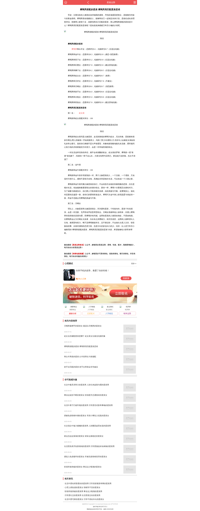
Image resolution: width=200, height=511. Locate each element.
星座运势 (111, 2)
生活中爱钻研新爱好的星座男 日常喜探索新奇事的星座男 (88, 483)
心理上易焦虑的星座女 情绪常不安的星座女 (82, 487)
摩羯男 (74, 49)
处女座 (81, 113)
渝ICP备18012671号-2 (100, 506)
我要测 (126, 278)
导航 (134, 2)
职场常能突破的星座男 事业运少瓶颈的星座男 (83, 491)
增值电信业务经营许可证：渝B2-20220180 (100, 509)
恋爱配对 (91, 313)
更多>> (133, 263)
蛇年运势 (127, 313)
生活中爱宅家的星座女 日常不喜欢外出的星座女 (84, 499)
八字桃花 (109, 313)
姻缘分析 (72, 313)
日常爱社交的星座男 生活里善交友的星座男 (82, 495)
